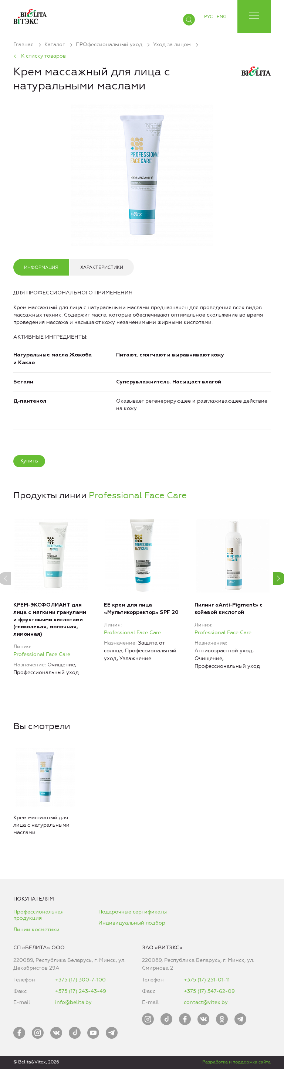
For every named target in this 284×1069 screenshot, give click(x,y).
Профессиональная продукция (38, 915)
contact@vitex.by (206, 1002)
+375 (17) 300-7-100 (80, 980)
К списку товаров (43, 56)
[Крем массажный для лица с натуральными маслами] (142, 173)
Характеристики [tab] (101, 267)
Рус (208, 16)
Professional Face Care (138, 495)
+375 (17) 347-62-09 (209, 991)
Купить (29, 461)
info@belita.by (73, 1002)
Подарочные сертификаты (132, 912)
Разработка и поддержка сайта (236, 1062)
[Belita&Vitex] (30, 14)
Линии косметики (36, 929)
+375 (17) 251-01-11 (207, 980)
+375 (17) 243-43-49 (80, 991)
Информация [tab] (41, 267)
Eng (221, 16)
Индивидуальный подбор (131, 923)
